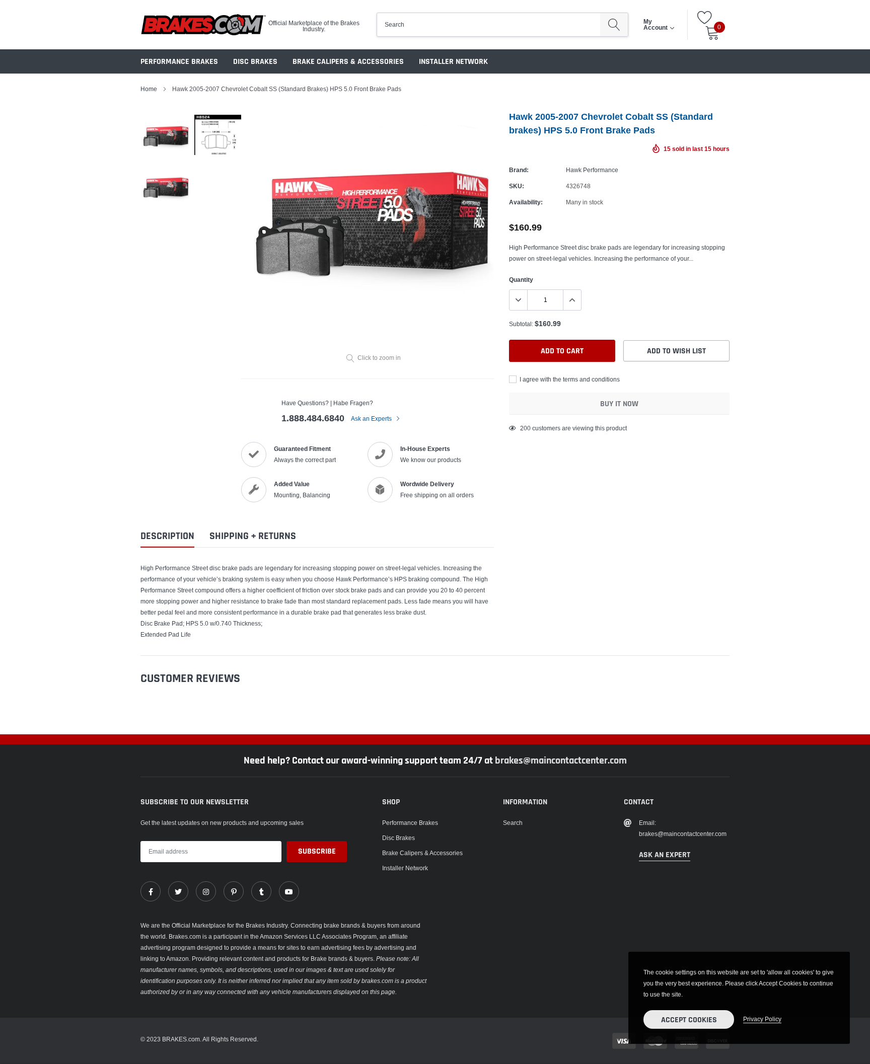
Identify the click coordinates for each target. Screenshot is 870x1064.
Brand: (519, 170)
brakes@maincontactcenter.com (561, 760)
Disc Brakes (255, 61)
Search (513, 822)
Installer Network (453, 61)
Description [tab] (167, 536)
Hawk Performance (592, 170)
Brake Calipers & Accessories (348, 61)
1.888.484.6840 (312, 418)
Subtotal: (521, 324)
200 (525, 428)
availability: (526, 202)
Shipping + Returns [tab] (252, 536)
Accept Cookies (689, 1020)
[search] (614, 24)
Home (148, 89)
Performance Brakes (179, 61)
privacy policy (762, 1019)
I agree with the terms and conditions (569, 379)
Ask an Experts (372, 418)
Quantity (521, 279)
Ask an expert (664, 855)
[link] (150, 891)
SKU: (516, 186)
